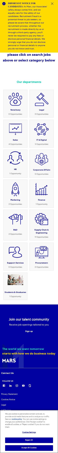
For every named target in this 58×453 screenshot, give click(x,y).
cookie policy (17, 419)
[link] (7, 373)
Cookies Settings (29, 432)
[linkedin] (10, 385)
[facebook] (4, 385)
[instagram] (17, 385)
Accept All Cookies (28, 448)
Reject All (29, 440)
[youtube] (23, 385)
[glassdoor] (30, 385)
